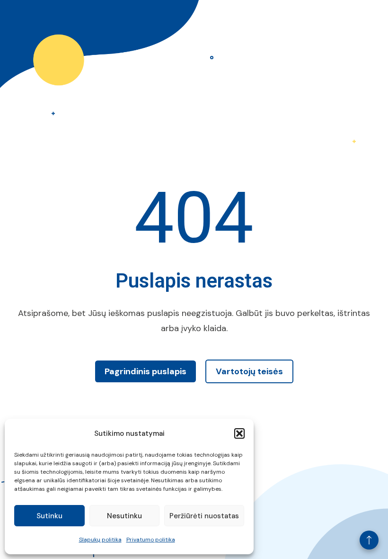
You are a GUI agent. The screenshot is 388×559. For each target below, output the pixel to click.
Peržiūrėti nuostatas (204, 516)
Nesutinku (124, 516)
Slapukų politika (100, 539)
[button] (239, 433)
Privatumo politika (150, 539)
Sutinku (49, 516)
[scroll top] (369, 540)
